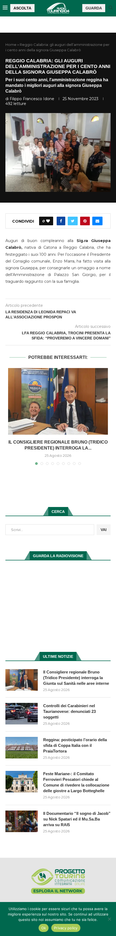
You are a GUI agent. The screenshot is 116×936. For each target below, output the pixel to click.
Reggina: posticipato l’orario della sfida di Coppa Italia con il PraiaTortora (75, 745)
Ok (43, 928)
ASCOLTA (22, 8)
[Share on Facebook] (61, 221)
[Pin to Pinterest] (85, 221)
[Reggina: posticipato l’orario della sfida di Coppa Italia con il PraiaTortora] (21, 747)
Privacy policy (66, 928)
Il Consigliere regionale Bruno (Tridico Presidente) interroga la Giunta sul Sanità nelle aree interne (76, 678)
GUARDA (94, 8)
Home (10, 44)
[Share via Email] (97, 221)
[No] (109, 919)
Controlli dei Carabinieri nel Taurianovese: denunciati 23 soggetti (69, 711)
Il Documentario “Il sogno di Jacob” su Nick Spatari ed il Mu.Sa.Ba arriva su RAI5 (77, 819)
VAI (104, 529)
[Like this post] (48, 221)
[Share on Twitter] (73, 221)
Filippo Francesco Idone (32, 98)
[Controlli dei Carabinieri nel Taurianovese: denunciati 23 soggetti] (21, 713)
